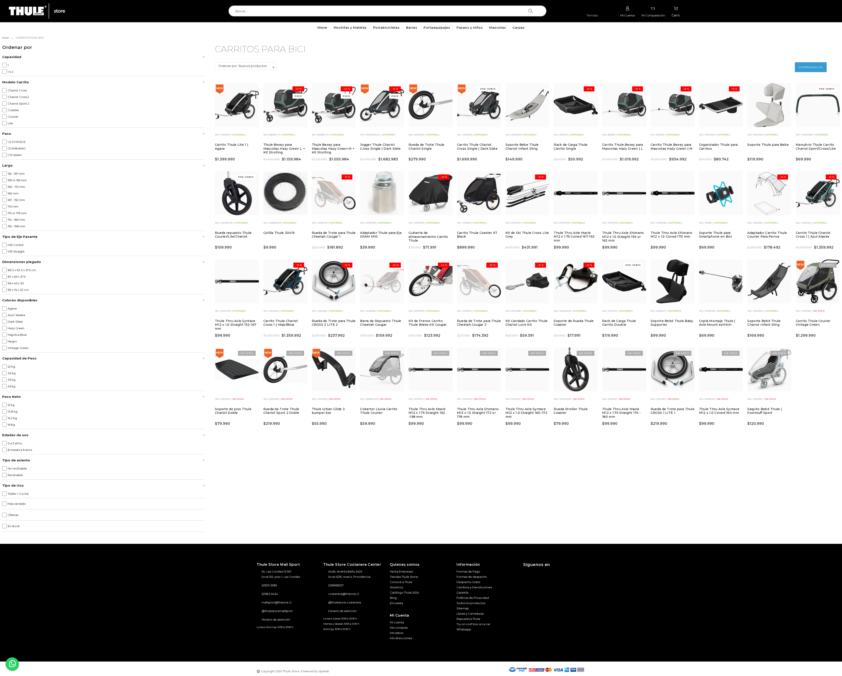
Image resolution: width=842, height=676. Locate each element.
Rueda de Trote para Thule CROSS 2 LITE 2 (334, 323)
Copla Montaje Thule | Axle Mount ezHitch (717, 323)
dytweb (324, 671)
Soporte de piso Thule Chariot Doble (233, 411)
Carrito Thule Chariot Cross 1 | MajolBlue (280, 323)
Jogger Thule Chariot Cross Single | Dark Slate (380, 147)
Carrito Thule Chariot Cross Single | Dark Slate (477, 147)
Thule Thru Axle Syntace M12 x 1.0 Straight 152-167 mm (235, 325)
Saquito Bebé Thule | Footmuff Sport (764, 411)
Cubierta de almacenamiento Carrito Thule (428, 236)
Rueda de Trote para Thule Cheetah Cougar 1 (334, 235)
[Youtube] (554, 573)
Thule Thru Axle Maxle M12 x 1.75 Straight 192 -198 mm (427, 413)
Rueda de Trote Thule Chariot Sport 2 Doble (281, 411)
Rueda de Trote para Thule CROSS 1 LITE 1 (672, 411)
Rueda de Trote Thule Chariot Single (426, 147)
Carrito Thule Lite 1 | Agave (231, 147)
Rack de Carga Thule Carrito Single (570, 147)
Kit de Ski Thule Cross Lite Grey (527, 235)
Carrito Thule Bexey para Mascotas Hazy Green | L (622, 147)
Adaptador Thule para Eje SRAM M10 (381, 235)
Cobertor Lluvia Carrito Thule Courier (378, 411)
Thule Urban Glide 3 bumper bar (328, 411)
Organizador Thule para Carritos (718, 147)
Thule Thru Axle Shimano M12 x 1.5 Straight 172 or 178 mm (478, 413)
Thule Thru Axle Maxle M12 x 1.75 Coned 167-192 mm (574, 236)
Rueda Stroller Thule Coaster (571, 411)
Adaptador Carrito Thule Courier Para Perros (767, 235)
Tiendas (592, 15)
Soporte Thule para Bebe (767, 145)
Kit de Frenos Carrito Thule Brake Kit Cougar (427, 323)
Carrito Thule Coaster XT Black (477, 235)
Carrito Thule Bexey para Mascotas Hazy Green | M (671, 147)
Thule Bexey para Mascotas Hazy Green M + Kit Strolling (333, 148)
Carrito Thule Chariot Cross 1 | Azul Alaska (813, 235)
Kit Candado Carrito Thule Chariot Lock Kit (526, 323)
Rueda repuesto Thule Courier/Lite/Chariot (233, 235)
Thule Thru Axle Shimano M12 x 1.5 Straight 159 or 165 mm (623, 236)
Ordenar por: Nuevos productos (242, 66)
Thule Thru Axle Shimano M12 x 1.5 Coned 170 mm (671, 235)
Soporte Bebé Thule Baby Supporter (672, 323)
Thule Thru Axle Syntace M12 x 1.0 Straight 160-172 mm (526, 413)
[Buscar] (530, 11)
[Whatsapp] (566, 573)
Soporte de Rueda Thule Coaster (574, 323)
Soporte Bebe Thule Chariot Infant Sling (522, 147)
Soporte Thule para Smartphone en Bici (715, 235)
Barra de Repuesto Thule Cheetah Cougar (380, 323)
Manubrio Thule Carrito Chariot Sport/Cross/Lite (816, 147)
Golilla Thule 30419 (278, 233)
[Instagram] (529, 573)
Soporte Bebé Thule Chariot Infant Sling (764, 323)
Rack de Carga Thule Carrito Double (619, 323)
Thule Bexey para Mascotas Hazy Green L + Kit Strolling (284, 148)
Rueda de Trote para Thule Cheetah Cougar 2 (479, 323)
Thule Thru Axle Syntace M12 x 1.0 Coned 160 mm (719, 411)
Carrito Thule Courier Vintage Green (813, 323)
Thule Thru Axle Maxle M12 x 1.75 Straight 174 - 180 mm (621, 413)
